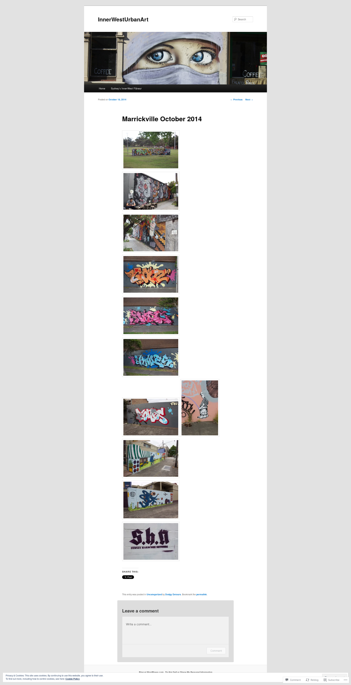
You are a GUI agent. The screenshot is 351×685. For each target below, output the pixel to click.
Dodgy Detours (173, 594)
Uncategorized (154, 594)
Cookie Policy (72, 678)
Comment (216, 650)
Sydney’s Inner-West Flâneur (126, 88)
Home (102, 88)
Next (249, 99)
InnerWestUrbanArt (123, 19)
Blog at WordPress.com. (151, 672)
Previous (237, 99)
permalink (201, 594)
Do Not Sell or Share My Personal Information (188, 672)
